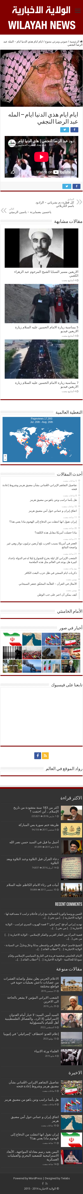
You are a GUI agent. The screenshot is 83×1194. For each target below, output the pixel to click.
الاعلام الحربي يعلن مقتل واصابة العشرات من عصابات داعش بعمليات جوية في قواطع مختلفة (31, 982)
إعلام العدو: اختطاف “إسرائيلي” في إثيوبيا (31, 1034)
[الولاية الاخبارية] (41, 10)
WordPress (35, 1178)
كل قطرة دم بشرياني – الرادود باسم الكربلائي (55, 203)
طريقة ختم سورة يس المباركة (39, 825)
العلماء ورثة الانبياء (46, 1051)
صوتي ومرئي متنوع (56, 41)
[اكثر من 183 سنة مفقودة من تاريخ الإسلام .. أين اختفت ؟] (71, 813)
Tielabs (65, 1178)
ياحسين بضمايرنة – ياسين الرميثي (30, 211)
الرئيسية (75, 41)
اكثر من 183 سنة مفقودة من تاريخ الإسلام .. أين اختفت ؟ (36, 809)
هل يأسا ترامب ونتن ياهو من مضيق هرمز (31, 1100)
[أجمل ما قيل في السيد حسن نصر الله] (71, 847)
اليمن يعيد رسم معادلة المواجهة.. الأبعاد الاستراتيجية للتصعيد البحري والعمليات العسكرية (32, 1155)
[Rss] (45, 755)
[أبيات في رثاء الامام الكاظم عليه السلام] (71, 890)
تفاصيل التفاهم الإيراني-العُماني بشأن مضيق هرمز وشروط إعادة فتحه (34, 1084)
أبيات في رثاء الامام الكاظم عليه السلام (33, 885)
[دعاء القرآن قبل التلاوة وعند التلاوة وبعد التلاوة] (71, 868)
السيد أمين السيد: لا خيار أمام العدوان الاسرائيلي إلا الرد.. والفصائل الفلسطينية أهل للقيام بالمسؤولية (32, 1018)
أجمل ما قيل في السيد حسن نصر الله (34, 842)
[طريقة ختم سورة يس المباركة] (71, 830)
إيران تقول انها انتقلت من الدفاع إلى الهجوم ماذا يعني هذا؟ (35, 1136)
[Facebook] (37, 755)
